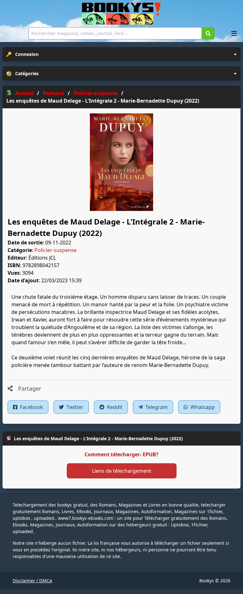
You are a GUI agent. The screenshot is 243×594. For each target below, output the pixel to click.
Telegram (156, 407)
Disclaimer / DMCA (32, 581)
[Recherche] (208, 33)
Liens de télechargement (121, 470)
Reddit (114, 407)
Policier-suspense (55, 250)
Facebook (31, 407)
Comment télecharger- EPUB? (121, 454)
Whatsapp (202, 407)
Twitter (74, 407)
